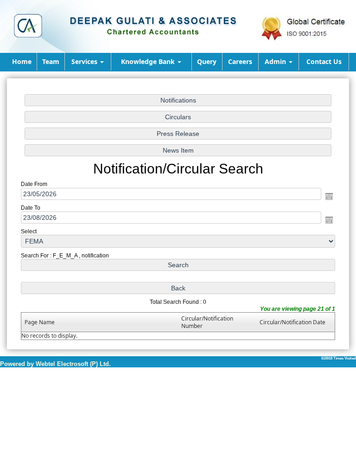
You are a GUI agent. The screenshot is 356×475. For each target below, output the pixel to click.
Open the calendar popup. (329, 196)
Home (22, 61)
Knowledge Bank (149, 61)
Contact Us (324, 61)
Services (85, 61)
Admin (276, 61)
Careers (240, 61)
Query (206, 61)
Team (50, 61)
